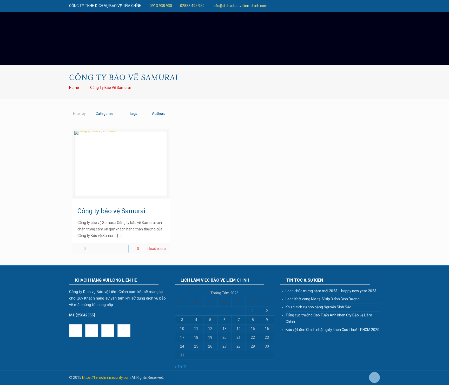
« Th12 (180, 367)
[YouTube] (298, 5)
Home (74, 87)
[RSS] (340, 5)
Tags (133, 113)
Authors (158, 113)
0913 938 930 (161, 6)
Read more (157, 249)
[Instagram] (326, 5)
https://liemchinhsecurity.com (106, 377)
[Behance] (333, 5)
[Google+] (277, 5)
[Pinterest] (319, 5)
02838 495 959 (192, 6)
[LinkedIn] (312, 5)
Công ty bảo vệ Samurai (110, 87)
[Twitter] (284, 5)
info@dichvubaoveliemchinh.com (240, 6)
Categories (105, 113)
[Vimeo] (291, 5)
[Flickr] (305, 5)
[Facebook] (270, 5)
